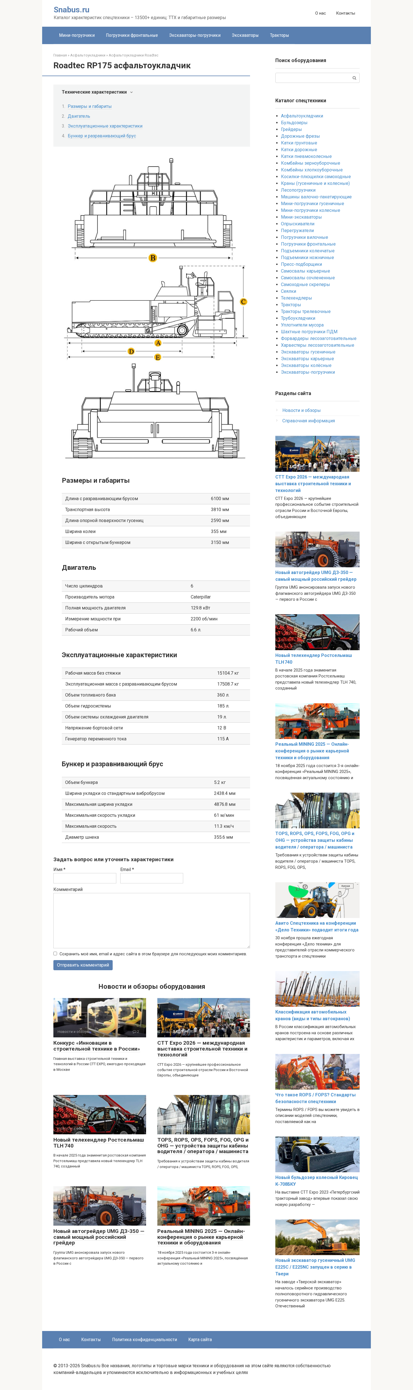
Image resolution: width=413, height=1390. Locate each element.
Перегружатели (297, 230)
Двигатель (79, 116)
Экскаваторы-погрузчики (195, 35)
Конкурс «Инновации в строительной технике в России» (96, 1046)
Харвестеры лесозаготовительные (317, 345)
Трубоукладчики (298, 318)
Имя (59, 869)
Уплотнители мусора (302, 325)
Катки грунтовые (299, 143)
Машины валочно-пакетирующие (316, 196)
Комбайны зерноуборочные (310, 163)
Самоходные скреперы (305, 284)
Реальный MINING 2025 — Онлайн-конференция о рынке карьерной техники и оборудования (201, 1237)
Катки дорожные (299, 149)
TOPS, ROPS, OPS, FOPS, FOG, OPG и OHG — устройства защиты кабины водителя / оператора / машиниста (203, 1146)
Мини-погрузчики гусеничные (312, 203)
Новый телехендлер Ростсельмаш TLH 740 (98, 1143)
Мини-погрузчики (77, 35)
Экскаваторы (245, 35)
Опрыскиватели (297, 223)
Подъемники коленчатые (308, 250)
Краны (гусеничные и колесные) (315, 183)
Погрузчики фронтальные (132, 35)
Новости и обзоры (301, 410)
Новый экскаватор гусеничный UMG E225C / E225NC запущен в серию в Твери (315, 1267)
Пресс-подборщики (301, 264)
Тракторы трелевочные (306, 311)
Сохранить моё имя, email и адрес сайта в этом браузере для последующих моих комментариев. (153, 954)
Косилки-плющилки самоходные (316, 176)
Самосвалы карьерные (305, 271)
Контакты (345, 13)
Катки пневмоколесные (306, 156)
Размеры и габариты (90, 106)
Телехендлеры (296, 298)
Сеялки (288, 291)
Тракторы (279, 35)
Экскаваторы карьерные (307, 358)
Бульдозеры (294, 122)
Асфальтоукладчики (302, 116)
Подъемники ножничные (307, 257)
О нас (320, 13)
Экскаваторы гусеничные (308, 352)
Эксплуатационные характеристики (105, 126)
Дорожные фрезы (300, 136)
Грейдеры (291, 129)
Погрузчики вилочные (304, 237)
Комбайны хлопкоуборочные (312, 170)
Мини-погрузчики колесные (310, 210)
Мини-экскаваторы (301, 217)
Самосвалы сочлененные (308, 277)
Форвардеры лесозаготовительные (319, 338)
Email (127, 869)
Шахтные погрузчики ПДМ (309, 331)
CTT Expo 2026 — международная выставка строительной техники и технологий (202, 1049)
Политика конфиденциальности (144, 1339)
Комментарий (68, 889)
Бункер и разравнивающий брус (102, 136)
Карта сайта (200, 1339)
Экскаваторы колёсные (306, 365)
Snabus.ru (71, 9)
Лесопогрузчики (298, 190)
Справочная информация (308, 420)
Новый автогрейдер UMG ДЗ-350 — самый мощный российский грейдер (98, 1237)
